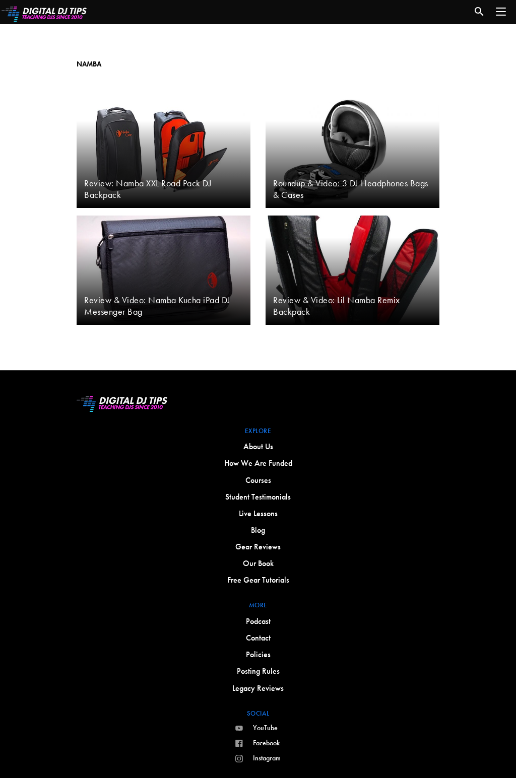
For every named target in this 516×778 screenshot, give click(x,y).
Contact (258, 637)
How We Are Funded (258, 463)
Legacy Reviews (258, 688)
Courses (258, 480)
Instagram (267, 757)
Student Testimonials (258, 496)
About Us (258, 446)
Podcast (258, 621)
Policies (258, 654)
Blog (258, 530)
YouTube (265, 727)
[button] (501, 11)
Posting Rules (258, 671)
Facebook (266, 742)
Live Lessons (258, 513)
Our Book (258, 563)
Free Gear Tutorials (258, 580)
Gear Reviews (258, 546)
